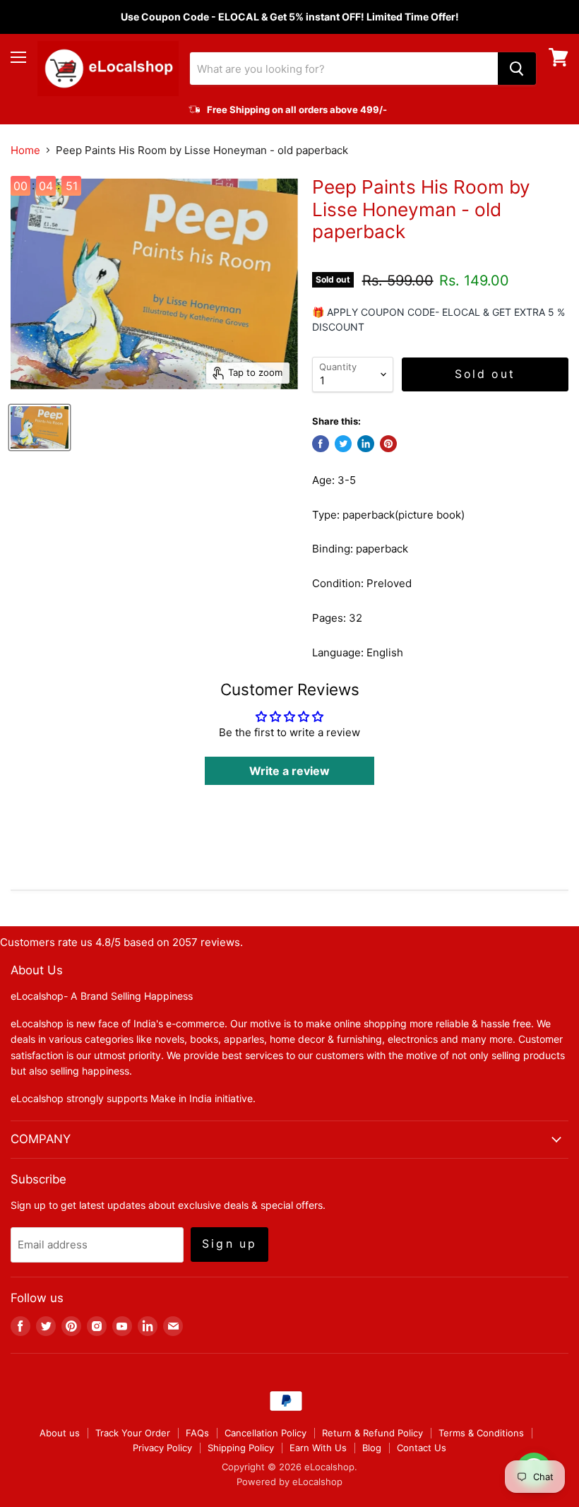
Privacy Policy (162, 1447)
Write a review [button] (289, 771)
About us (60, 1432)
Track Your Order (132, 1432)
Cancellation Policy (265, 1432)
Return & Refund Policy (372, 1432)
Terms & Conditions (481, 1432)
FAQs (197, 1432)
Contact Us (421, 1447)
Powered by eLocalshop (289, 1481)
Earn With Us (318, 1447)
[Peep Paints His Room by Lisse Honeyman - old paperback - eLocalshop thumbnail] (39, 427)
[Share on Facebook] (320, 443)
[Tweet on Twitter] (343, 443)
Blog (371, 1447)
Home (25, 150)
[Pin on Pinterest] (388, 443)
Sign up (229, 1244)
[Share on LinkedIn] (365, 443)
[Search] (517, 68)
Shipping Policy (241, 1447)
